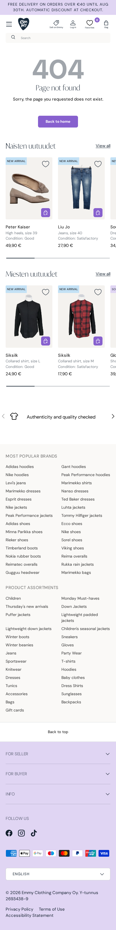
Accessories (17, 693)
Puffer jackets (18, 614)
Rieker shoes (17, 539)
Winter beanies (19, 644)
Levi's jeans (16, 482)
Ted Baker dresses (78, 499)
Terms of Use (52, 909)
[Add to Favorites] (45, 164)
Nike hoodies (17, 474)
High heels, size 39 (21, 233)
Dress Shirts (72, 685)
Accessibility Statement (29, 915)
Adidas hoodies (20, 466)
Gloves (67, 644)
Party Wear (71, 653)
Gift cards (15, 710)
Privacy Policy (19, 909)
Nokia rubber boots (23, 556)
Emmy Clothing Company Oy (50, 892)
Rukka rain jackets (77, 564)
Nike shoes (71, 531)
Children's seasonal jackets (85, 628)
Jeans (11, 653)
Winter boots (17, 636)
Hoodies (68, 669)
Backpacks (71, 701)
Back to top (58, 731)
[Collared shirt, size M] (81, 316)
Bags (10, 701)
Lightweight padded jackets (79, 617)
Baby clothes (73, 677)
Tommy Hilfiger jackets (81, 515)
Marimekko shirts (76, 482)
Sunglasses (71, 693)
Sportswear (16, 661)
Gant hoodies (73, 466)
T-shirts (68, 661)
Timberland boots (22, 548)
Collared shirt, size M (76, 361)
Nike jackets (16, 507)
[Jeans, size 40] (81, 188)
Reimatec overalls (21, 564)
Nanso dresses (74, 491)
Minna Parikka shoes (24, 531)
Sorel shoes (71, 539)
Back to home (58, 121)
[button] (106, 24)
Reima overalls (74, 556)
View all (103, 146)
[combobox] (58, 38)
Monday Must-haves (80, 598)
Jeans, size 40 (70, 233)
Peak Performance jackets (29, 515)
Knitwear (13, 669)
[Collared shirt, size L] (29, 316)
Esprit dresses (19, 499)
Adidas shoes (18, 523)
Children (13, 598)
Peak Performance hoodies (85, 474)
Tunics (11, 685)
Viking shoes (72, 548)
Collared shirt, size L (23, 361)
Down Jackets (74, 606)
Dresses (13, 677)
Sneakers (69, 636)
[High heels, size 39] (29, 188)
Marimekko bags (76, 572)
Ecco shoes (71, 523)
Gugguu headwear (22, 572)
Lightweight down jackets (29, 628)
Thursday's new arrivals (27, 606)
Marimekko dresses (23, 491)
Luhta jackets (73, 507)
